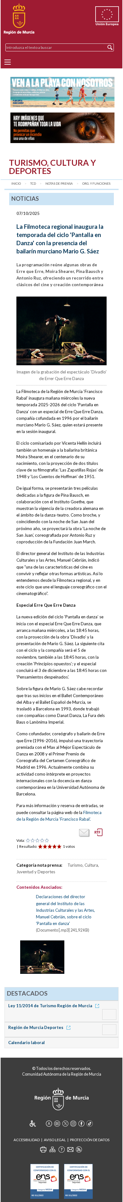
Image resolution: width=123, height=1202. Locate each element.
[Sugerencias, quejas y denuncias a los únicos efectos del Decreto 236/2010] (70, 1149)
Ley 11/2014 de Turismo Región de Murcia (50, 1005)
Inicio (16, 183)
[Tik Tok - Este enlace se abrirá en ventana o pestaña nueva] (89, 1123)
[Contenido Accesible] (37, 1123)
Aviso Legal (55, 1140)
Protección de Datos (89, 1140)
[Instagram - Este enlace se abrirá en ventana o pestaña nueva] (73, 1123)
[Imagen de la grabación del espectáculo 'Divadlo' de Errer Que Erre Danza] (61, 332)
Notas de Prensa (59, 183)
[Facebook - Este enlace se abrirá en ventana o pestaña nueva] (81, 1123)
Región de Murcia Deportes (36, 1027)
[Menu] (7, 62)
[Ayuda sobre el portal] (61, 1149)
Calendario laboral (26, 1042)
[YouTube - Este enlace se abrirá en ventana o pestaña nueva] (57, 1123)
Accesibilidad (27, 1140)
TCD (33, 183)
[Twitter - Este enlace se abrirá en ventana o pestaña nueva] (65, 1123)
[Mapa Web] (52, 1149)
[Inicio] (19, 19)
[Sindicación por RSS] (79, 1149)
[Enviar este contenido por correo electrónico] (84, 833)
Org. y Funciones (96, 183)
